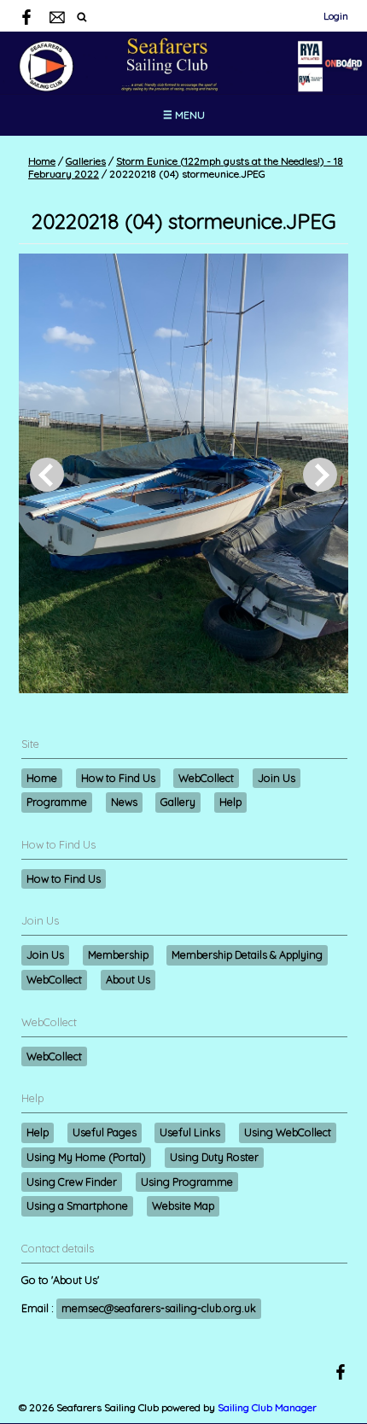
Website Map (183, 1205)
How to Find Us (118, 778)
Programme (56, 801)
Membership (118, 954)
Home (41, 161)
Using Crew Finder (71, 1181)
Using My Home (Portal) (86, 1157)
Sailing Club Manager (267, 1407)
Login (335, 15)
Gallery (177, 801)
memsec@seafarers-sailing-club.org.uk (158, 1308)
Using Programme (187, 1181)
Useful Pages (105, 1132)
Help (230, 801)
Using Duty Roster (214, 1157)
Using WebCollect (287, 1132)
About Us (128, 979)
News (124, 801)
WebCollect (206, 778)
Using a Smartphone (77, 1205)
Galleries (86, 161)
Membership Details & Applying (247, 954)
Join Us (276, 778)
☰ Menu (184, 114)
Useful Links (190, 1132)
